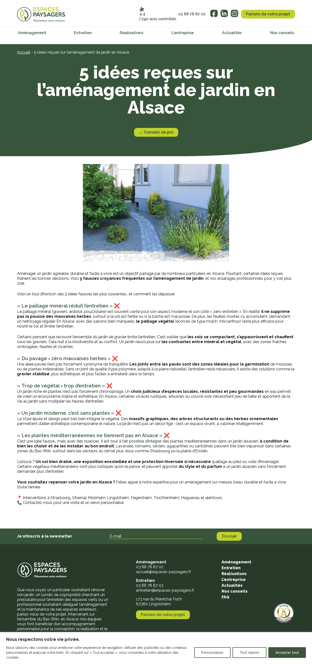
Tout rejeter (249, 652)
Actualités (232, 32)
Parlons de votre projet (268, 14)
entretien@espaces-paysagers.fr (165, 590)
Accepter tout (287, 652)
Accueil (23, 52)
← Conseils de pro (156, 132)
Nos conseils (282, 32)
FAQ (225, 597)
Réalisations (131, 32)
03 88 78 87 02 (191, 14)
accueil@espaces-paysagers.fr (163, 571)
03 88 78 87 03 (149, 585)
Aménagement (32, 32)
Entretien (83, 32)
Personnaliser (212, 652)
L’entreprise (183, 32)
